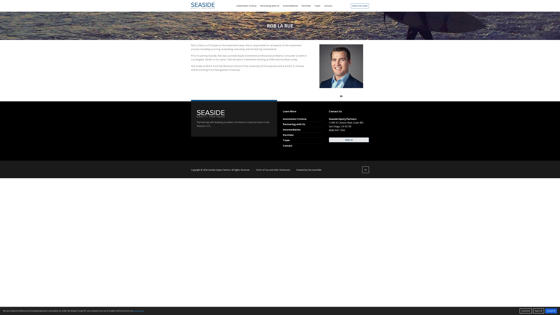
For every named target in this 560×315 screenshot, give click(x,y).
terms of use (138, 311)
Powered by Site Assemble (308, 169)
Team (286, 140)
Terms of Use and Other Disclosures (273, 169)
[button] (360, 5)
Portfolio (288, 135)
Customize (525, 311)
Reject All (538, 311)
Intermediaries (292, 129)
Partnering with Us (294, 124)
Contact (287, 145)
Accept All (551, 311)
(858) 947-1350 (337, 130)
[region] (280, 311)
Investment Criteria (294, 119)
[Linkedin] (341, 96)
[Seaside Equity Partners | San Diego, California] (203, 6)
